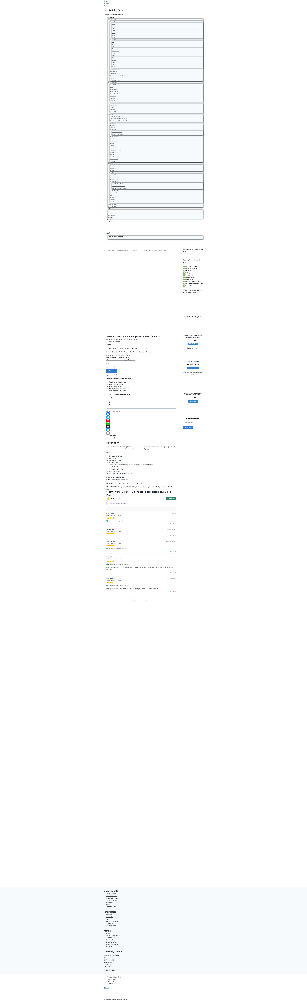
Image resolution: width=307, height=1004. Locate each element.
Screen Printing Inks (114, 141)
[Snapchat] (141, 426)
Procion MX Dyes (114, 136)
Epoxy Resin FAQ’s (112, 942)
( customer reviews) (113, 341)
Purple (113, 53)
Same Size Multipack (115, 69)
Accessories (112, 199)
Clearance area (111, 906)
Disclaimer (110, 983)
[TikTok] (108, 988)
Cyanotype (112, 127)
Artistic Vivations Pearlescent (118, 186)
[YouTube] (107, 988)
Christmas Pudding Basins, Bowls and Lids (119, 75)
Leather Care (113, 96)
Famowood (112, 109)
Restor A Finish (113, 84)
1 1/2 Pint (114, 30)
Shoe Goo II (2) (113, 105)
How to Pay (110, 217)
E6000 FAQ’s (110, 940)
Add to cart (112, 371)
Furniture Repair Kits (114, 93)
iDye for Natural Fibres (117, 132)
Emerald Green (115, 51)
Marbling (112, 143)
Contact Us (110, 210)
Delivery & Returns (112, 215)
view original (118, 521)
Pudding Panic (113, 78)
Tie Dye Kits (112, 161)
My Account (110, 222)
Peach (113, 66)
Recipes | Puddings (112, 944)
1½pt (128, 483)
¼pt (115, 483)
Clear (113, 42)
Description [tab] (112, 436)
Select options (193, 368)
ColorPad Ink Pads (114, 159)
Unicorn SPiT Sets (114, 190)
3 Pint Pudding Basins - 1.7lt (135, 487)
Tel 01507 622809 (110, 970)
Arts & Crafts (110, 902)
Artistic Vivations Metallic (117, 183)
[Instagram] (106, 988)
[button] (112, 375)
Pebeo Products (113, 201)
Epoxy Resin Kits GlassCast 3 (116, 116)
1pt (124, 483)
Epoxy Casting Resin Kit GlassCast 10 (118, 118)
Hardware (109, 904)
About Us (110, 213)
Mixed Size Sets (113, 71)
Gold (113, 44)
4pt (142, 483)
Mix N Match (113, 73)
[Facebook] (141, 414)
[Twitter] (141, 417)
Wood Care (112, 98)
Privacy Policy (111, 979)
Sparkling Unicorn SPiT (115, 179)
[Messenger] (141, 429)
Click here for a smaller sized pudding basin (120, 360)
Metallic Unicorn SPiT (115, 177)
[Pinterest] (141, 420)
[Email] (141, 433)
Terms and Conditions (114, 977)
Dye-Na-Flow (113, 152)
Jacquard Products (114, 192)
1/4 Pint (113, 24)
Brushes (112, 170)
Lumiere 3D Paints (114, 147)
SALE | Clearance (112, 206)
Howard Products (111, 896)
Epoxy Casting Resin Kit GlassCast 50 (118, 120)
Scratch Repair (113, 89)
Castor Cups (113, 168)
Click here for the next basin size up (117, 358)
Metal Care (112, 100)
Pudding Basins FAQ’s (113, 935)
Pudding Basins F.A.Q (115, 80)
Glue (111, 195)
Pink (113, 57)
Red (113, 48)
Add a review (171, 498)
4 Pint (113, 37)
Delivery (109, 219)
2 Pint (113, 33)
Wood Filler (112, 165)
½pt (119, 483)
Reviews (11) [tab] (112, 438)
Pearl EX (112, 154)
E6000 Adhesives (112, 204)
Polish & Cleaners (114, 91)
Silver (113, 46)
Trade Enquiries (111, 925)
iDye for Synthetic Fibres (117, 134)
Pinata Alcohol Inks (114, 156)
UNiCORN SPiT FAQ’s (112, 938)
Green (113, 55)
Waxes (111, 87)
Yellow (113, 62)
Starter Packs (113, 125)
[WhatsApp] (141, 423)
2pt (133, 483)
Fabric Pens (112, 138)
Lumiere (112, 145)
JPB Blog (109, 946)
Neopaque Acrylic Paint (115, 150)
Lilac (113, 64)
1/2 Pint (113, 26)
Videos (108, 933)
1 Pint (113, 28)
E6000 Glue (112, 107)
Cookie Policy (111, 981)
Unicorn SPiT (113, 111)
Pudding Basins (111, 893)
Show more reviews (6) (141, 600)
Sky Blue (114, 60)
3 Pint (113, 35)
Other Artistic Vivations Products (119, 188)
